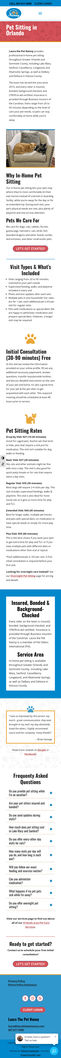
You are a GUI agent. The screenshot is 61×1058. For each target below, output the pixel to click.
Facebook (30, 754)
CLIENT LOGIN (33, 1010)
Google (42, 750)
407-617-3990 (16, 1029)
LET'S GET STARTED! (30, 248)
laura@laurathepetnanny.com (26, 1026)
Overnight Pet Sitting (22, 575)
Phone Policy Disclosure (22, 984)
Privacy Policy (16, 981)
